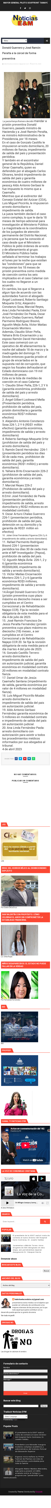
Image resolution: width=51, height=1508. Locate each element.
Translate (21, 1420)
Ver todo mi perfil (7, 1315)
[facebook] (20, 8)
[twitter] (25, 8)
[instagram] (30, 8)
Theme (20, 1492)
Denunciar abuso (9, 1259)
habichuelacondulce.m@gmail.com (29, 1299)
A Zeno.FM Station (7, 1207)
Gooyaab (39, 1492)
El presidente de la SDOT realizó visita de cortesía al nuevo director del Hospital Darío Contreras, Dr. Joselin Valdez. (31, 1238)
